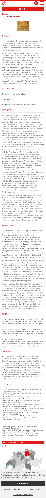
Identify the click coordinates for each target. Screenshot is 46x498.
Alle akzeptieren (23, 483)
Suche (22, 9)
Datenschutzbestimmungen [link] (23, 495)
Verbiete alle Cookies (12, 489)
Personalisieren (34, 489)
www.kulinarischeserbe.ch (10, 428)
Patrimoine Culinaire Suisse (3, 3)
